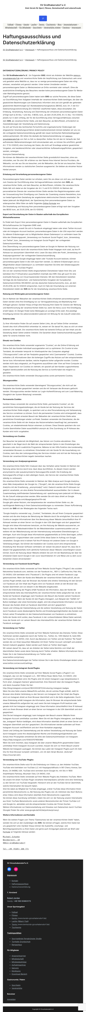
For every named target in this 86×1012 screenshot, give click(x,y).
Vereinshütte (17, 988)
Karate (26, 24)
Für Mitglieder (25, 27)
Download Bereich (19, 974)
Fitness (19, 24)
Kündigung (16, 971)
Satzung (15, 968)
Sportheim (37, 27)
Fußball (11, 24)
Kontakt (15, 881)
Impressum (76, 27)
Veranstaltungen (70, 24)
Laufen (34, 24)
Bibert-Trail (23, 921)
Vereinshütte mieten (52, 27)
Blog (59, 24)
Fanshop (66, 27)
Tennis (42, 24)
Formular (6, 832)
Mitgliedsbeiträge (19, 962)
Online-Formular (49, 203)
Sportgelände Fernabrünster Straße (27, 938)
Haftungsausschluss (20, 884)
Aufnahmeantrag (19, 965)
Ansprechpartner (19, 956)
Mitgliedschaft (11, 27)
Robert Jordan (13, 898)
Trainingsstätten (14, 933)
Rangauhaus (17, 945)
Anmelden (11, 999)
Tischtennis (51, 24)
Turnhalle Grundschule (21, 941)
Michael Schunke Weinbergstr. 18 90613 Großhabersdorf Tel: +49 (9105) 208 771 (16, 843)
